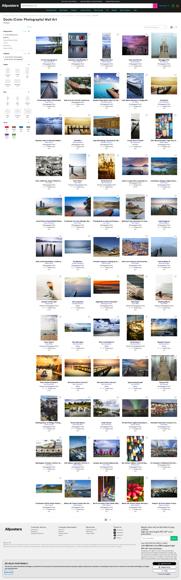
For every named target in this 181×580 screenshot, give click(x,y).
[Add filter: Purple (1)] (6, 134)
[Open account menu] (168, 5)
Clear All (29, 27)
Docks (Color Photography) (83, 15)
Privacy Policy (9, 572)
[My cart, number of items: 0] (177, 5)
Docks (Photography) (67, 15)
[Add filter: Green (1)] (14, 134)
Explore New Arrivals (113, 1)
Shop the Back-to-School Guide (91, 1)
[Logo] (10, 6)
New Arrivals (98, 10)
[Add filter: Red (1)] (6, 126)
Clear (25, 53)
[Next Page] (176, 27)
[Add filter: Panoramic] (18, 81)
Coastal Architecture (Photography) (49, 15)
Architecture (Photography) (28, 15)
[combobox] (87, 5)
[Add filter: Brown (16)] (14, 126)
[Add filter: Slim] (27, 70)
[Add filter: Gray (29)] (28, 126)
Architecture (14, 15)
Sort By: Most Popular (152, 27)
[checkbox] (7, 100)
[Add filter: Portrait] (8, 70)
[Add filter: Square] (18, 70)
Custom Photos (85, 10)
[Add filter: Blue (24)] (21, 126)
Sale (135, 10)
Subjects (6, 15)
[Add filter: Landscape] (7, 81)
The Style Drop (51, 10)
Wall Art (95, 15)
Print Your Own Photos (69, 1)
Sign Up (174, 538)
